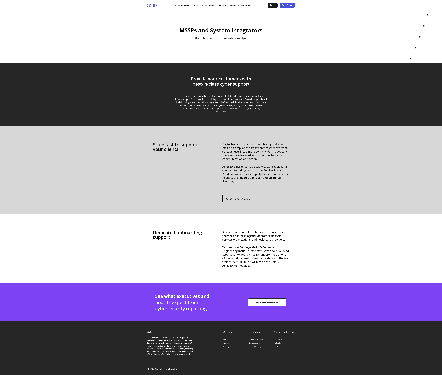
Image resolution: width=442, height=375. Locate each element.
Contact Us (278, 339)
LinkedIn (277, 343)
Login (272, 5)
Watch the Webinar (266, 302)
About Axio (227, 339)
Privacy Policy (228, 347)
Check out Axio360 (238, 198)
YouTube (277, 347)
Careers (226, 343)
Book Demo (287, 5)
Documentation (255, 343)
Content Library (255, 347)
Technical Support (256, 339)
